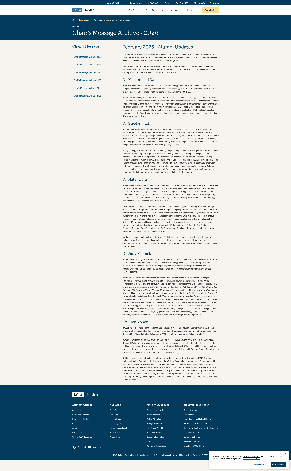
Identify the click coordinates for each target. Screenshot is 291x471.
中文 (74, 423)
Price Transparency (154, 432)
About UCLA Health (191, 410)
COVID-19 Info (152, 441)
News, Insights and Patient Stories (197, 419)
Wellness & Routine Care (156, 446)
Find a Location (116, 414)
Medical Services (116, 432)
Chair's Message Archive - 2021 (87, 95)
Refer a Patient (136, 3)
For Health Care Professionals (195, 423)
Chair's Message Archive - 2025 (87, 64)
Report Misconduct (163, 455)
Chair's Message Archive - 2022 (87, 88)
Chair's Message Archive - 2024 (87, 72)
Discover (190, 10)
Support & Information (155, 437)
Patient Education (154, 419)
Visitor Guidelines (153, 414)
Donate (167, 3)
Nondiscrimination (146, 455)
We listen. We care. (193, 455)
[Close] (285, 453)
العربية (74, 428)
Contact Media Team (192, 432)
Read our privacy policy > (251, 459)
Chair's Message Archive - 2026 (87, 56)
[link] (74, 447)
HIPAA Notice (117, 455)
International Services (80, 419)
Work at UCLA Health (192, 441)
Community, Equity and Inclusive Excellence (201, 428)
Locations (173, 10)
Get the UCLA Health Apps (82, 437)
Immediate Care (116, 419)
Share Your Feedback (80, 414)
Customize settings (259, 464)
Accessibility (178, 455)
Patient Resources (153, 10)
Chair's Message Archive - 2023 (87, 80)
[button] (115, 3)
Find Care (133, 10)
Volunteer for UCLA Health (194, 446)
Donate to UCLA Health (193, 437)
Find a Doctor (210, 10)
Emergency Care (116, 423)
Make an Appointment (118, 428)
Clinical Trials (115, 437)
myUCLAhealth (153, 3)
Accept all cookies (278, 464)
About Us (110, 20)
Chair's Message (124, 20)
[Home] (73, 20)
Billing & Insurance (154, 423)
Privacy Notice (130, 455)
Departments (84, 20)
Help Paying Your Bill (155, 428)
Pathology (98, 20)
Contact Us (184, 3)
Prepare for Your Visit (155, 410)
